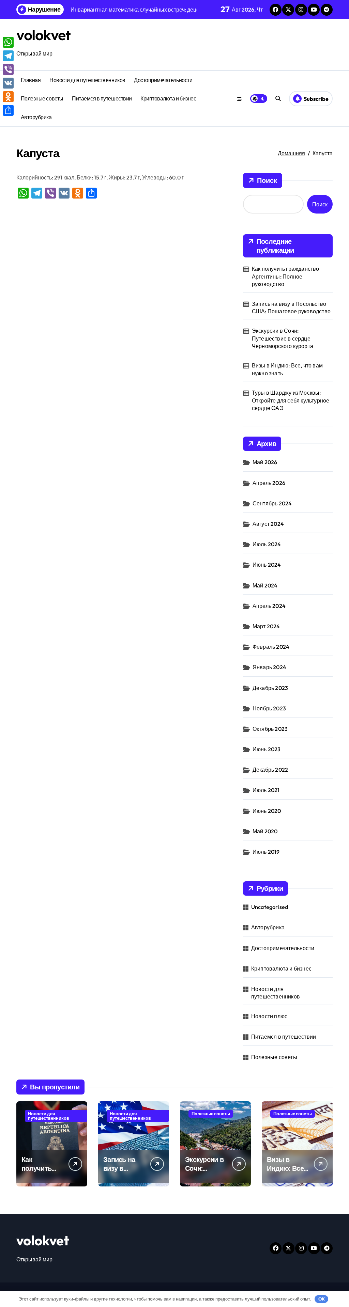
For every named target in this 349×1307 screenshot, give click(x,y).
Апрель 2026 (269, 482)
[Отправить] (8, 110)
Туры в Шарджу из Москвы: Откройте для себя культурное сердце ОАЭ (291, 400)
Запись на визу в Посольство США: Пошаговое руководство (291, 307)
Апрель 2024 (269, 605)
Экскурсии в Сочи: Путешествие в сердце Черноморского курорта (282, 338)
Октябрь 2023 (270, 728)
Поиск (267, 180)
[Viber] (8, 69)
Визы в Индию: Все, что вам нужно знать (287, 369)
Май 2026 (265, 462)
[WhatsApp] (8, 42)
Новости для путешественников (87, 80)
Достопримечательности (163, 80)
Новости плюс (269, 1016)
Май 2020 (265, 831)
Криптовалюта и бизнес (168, 98)
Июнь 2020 (267, 810)
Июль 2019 (266, 851)
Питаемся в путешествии (102, 98)
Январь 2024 (269, 667)
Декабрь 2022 (270, 769)
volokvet (43, 35)
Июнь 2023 (267, 749)
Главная (31, 80)
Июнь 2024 (267, 564)
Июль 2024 (267, 544)
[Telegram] (8, 56)
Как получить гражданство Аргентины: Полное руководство (285, 276)
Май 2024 (265, 585)
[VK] (8, 83)
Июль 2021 (266, 790)
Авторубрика (36, 117)
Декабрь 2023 (270, 687)
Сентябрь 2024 (272, 503)
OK (321, 1299)
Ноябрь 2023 (269, 708)
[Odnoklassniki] (8, 97)
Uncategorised (269, 906)
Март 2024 (266, 626)
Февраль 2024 (271, 646)
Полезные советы (42, 98)
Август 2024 (268, 523)
